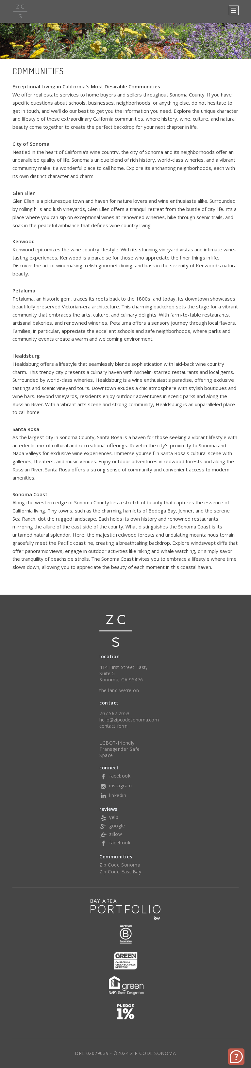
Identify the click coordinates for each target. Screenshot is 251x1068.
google (117, 826)
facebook (119, 776)
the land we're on (119, 690)
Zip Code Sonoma (119, 865)
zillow (115, 834)
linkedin (117, 795)
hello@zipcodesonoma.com (129, 720)
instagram (120, 785)
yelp (113, 817)
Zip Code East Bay (120, 871)
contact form (113, 726)
